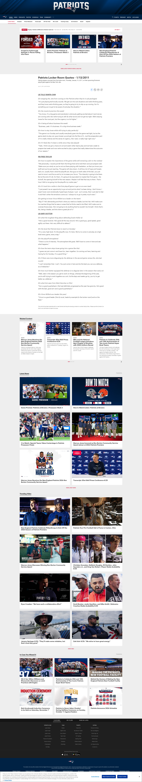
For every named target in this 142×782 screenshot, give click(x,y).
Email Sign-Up (95, 733)
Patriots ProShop (95, 727)
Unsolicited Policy (68, 771)
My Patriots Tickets (78, 730)
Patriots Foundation (47, 738)
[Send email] (98, 90)
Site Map (48, 746)
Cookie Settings (110, 771)
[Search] (112, 17)
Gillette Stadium (78, 741)
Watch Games (78, 744)
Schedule (63, 741)
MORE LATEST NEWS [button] (71, 487)
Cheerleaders (48, 744)
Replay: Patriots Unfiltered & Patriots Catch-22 (40, 29)
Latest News (47, 727)
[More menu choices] (53, 17)
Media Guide (94, 741)
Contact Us (94, 746)
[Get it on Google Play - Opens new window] (76, 755)
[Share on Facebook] (91, 90)
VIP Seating (78, 736)
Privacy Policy (16, 771)
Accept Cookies (122, 776)
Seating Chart (78, 738)
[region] (71, 776)
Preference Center (124, 771)
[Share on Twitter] (95, 90)
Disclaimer (55, 771)
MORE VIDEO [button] (71, 648)
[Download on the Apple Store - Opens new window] (65, 754)
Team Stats (63, 736)
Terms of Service (30, 771)
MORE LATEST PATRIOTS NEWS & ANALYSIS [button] (71, 68)
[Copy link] (101, 89)
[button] (66, 64)
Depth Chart (63, 730)
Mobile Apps (94, 738)
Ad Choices (81, 771)
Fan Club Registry (95, 730)
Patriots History (47, 741)
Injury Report (63, 733)
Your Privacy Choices (94, 771)
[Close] (139, 776)
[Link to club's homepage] (5, 17)
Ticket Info (78, 727)
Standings (63, 744)
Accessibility (43, 771)
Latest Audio (47, 733)
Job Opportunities (95, 744)
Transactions (63, 738)
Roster (63, 727)
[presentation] (121, 65)
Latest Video (47, 730)
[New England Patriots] (71, 762)
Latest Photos (48, 736)
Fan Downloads (94, 736)
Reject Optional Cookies (109, 776)
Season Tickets (78, 733)
